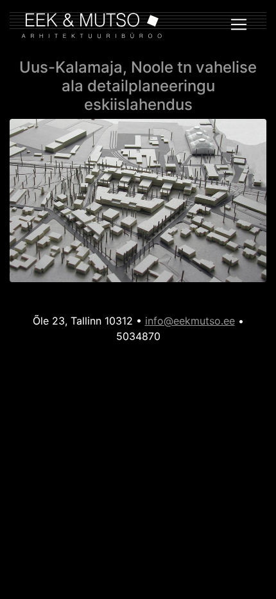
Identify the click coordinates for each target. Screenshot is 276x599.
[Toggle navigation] (238, 24)
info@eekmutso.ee (190, 320)
